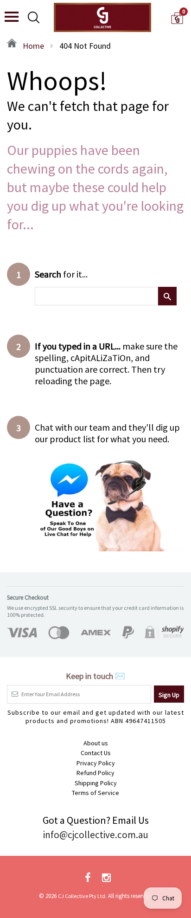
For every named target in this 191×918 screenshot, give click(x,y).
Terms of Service (95, 793)
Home (32, 45)
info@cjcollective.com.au (95, 834)
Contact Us (96, 753)
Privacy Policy (95, 763)
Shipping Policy (96, 783)
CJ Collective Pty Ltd (81, 895)
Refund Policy (95, 773)
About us (95, 743)
